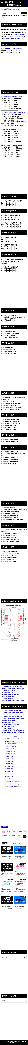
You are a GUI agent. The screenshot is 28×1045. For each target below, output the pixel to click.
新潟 (6, 690)
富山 (9, 690)
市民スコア (21, 36)
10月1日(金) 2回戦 (9, 763)
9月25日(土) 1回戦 (9, 779)
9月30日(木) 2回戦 (9, 766)
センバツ (4, 710)
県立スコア (12, 36)
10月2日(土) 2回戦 (9, 761)
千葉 (17, 689)
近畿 (14, 712)
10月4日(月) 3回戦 (9, 756)
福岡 (3, 700)
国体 (20, 710)
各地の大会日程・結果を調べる (13, 786)
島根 (11, 696)
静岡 (3, 692)
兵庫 (18, 694)
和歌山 (12, 694)
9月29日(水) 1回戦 (9, 768)
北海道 (4, 687)
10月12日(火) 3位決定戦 (10, 746)
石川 (11, 690)
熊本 (11, 700)
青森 (7, 687)
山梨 (14, 689)
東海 (11, 712)
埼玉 (11, 689)
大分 (14, 700)
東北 (3, 712)
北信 (9, 712)
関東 (6, 712)
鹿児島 (20, 700)
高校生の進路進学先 (7, 732)
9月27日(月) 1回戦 (9, 774)
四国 (19, 712)
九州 (22, 712)
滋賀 (3, 694)
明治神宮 (16, 710)
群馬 (9, 689)
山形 (15, 687)
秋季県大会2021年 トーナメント (12, 781)
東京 (19, 689)
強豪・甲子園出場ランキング (12, 784)
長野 (3, 690)
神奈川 (22, 689)
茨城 (3, 689)
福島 (20, 687)
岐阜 (9, 692)
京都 (6, 694)
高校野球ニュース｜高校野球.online (14, 3)
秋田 (13, 687)
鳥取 (9, 696)
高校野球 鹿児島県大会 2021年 (12, 738)
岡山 (3, 696)
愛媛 (11, 698)
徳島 (6, 698)
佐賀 (6, 700)
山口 (14, 696)
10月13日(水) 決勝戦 (9, 741)
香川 (3, 698)
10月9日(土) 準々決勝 (10, 751)
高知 (9, 698)
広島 (6, 696)
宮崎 (17, 700)
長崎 (9, 700)
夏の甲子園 (10, 710)
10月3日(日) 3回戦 (9, 758)
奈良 (9, 694)
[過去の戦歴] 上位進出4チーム (12, 743)
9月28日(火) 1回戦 (9, 771)
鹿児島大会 (5, 826)
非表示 (15, 736)
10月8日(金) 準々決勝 (10, 753)
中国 (17, 712)
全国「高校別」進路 (19, 732)
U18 (22, 710)
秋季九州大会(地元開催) (17, 34)
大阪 (15, 694)
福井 (14, 690)
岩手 (10, 687)
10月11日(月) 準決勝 (9, 748)
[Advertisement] (14, 71)
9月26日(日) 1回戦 (9, 776)
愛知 (6, 692)
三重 (11, 692)
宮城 (18, 687)
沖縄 (23, 700)
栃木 (6, 689)
